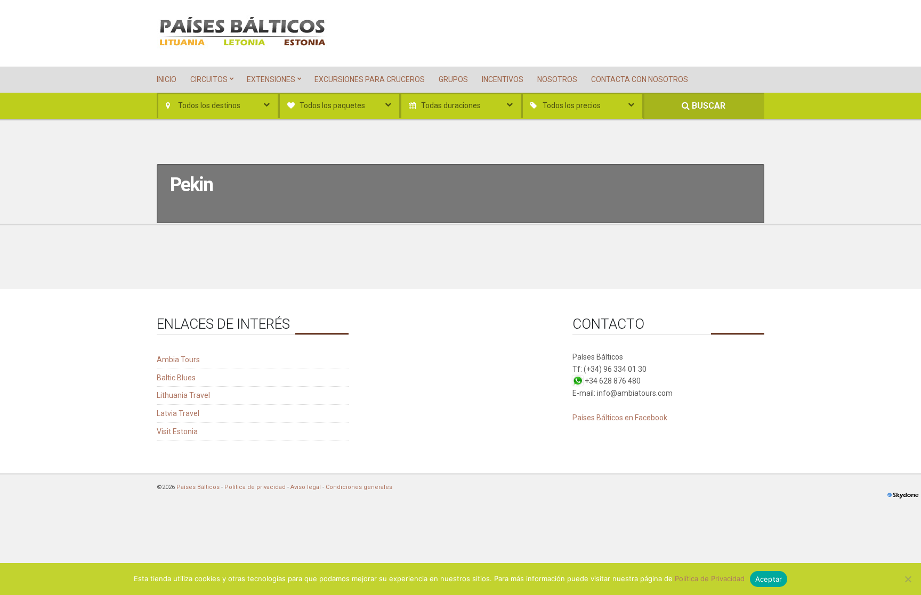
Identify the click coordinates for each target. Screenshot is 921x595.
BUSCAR (707, 106)
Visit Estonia (177, 431)
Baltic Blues (176, 377)
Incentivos (502, 79)
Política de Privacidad (710, 578)
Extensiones (271, 79)
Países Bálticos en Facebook (619, 417)
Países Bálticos (198, 487)
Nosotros (557, 79)
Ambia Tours (178, 359)
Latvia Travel (178, 413)
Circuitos (209, 79)
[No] (907, 579)
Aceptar (768, 579)
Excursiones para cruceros (369, 79)
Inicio (166, 79)
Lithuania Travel (183, 395)
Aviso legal (305, 487)
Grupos (453, 79)
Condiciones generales (359, 487)
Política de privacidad (255, 487)
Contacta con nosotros (639, 79)
